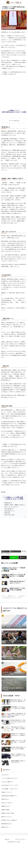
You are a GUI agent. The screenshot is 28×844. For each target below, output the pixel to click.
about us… (7, 839)
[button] (22, 557)
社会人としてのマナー (16, 551)
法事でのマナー (6, 551)
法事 (9, 553)
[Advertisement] (14, 90)
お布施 (24, 551)
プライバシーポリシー (20, 839)
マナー (4, 553)
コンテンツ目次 (13, 120)
